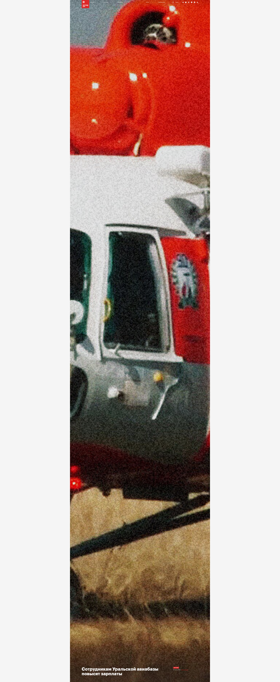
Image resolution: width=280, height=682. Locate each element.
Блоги (147, 2)
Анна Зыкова (184, 669)
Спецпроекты (161, 2)
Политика (105, 2)
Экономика (120, 2)
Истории (134, 2)
